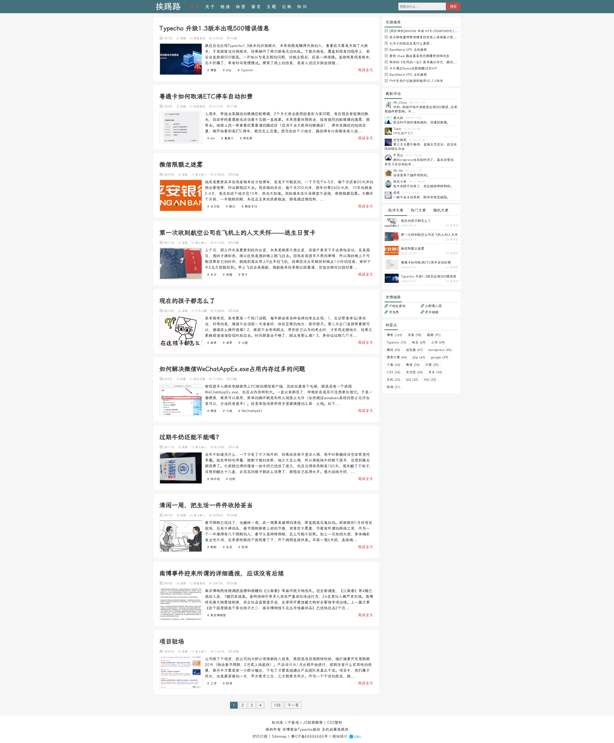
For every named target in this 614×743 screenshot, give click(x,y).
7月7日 (167, 38)
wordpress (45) (440, 350)
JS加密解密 (313, 722)
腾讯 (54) (393, 350)
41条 (235, 447)
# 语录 (227, 343)
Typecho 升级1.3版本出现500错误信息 (214, 28)
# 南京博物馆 (216, 615)
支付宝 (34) (414, 372)
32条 (235, 311)
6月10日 (168, 311)
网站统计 (340, 736)
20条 (234, 583)
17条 (234, 106)
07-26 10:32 (417, 140)
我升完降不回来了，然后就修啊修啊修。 (423, 186)
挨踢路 (168, 6)
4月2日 (167, 379)
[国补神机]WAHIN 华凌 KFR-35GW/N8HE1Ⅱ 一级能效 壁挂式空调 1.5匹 (444, 31)
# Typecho (245, 70)
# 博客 (212, 70)
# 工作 (212, 683)
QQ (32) (412, 379)
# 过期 (230, 479)
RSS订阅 (260, 736)
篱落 (337, 729)
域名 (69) (418, 342)
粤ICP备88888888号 (309, 736)
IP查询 (293, 722)
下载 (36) (393, 365)
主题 (271, 6)
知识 (302, 6)
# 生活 (227, 547)
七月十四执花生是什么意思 (409, 43)
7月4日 (167, 106)
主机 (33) (393, 379)
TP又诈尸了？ (403, 133)
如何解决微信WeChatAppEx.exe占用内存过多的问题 (232, 369)
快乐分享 (199, 379)
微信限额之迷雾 (181, 164)
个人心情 (201, 311)
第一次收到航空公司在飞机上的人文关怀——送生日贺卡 (237, 232)
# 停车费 (246, 138)
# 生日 (212, 274)
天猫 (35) (432, 365)
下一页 (293, 705)
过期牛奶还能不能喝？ (190, 437)
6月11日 (168, 242)
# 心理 (243, 343)
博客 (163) (394, 335)
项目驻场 (171, 641)
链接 (225, 6)
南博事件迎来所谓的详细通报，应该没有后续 (221, 573)
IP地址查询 (397, 306)
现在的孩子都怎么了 (187, 300)
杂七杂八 (201, 174)
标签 (241, 6)
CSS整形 (334, 722)
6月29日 (168, 174)
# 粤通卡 (227, 138)
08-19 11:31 (417, 102)
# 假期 (212, 547)
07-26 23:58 (412, 129)
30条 (235, 651)
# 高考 (212, 343)
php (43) (419, 357)
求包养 (394, 312)
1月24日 (168, 651)
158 (277, 705)
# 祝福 (227, 274)
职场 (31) (393, 387)
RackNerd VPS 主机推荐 (408, 50)
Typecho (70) (396, 342)
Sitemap (279, 736)
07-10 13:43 (410, 193)
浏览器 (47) (414, 350)
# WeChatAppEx (250, 411)
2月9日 (167, 583)
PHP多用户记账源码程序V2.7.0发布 (416, 81)
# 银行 (230, 206)
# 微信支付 (249, 206)
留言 (256, 6)
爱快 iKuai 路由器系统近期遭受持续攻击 (419, 56)
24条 (235, 174)
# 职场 (243, 547)
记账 (287, 6)
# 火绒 (227, 411)
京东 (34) (435, 372)
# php (227, 70)
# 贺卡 (243, 274)
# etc (211, 138)
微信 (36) (412, 365)
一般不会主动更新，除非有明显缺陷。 (421, 197)
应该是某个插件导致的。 (411, 175)
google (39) (439, 357)
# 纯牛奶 (213, 479)
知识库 (277, 722)
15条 (234, 38)
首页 (195, 6)
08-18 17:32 (414, 118)
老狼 (183, 38)
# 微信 (212, 411)
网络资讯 (199, 38)
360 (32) (430, 379)
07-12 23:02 (414, 155)
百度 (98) (414, 335)
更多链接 (431, 312)
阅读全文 (365, 70)
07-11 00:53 (417, 182)
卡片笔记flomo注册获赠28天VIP (413, 68)
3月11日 (168, 447)
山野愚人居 (433, 306)
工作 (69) (438, 342)
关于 (210, 6)
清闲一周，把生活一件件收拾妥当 (206, 505)
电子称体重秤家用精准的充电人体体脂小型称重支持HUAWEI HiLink (439, 37)
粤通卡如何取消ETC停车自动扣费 (206, 96)
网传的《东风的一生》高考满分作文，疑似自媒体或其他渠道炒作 (438, 62)
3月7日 (167, 515)
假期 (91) (434, 335)
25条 (235, 242)
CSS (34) (393, 372)
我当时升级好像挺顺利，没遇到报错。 (421, 122)
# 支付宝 (213, 206)
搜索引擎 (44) (397, 357)
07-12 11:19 (413, 170)
